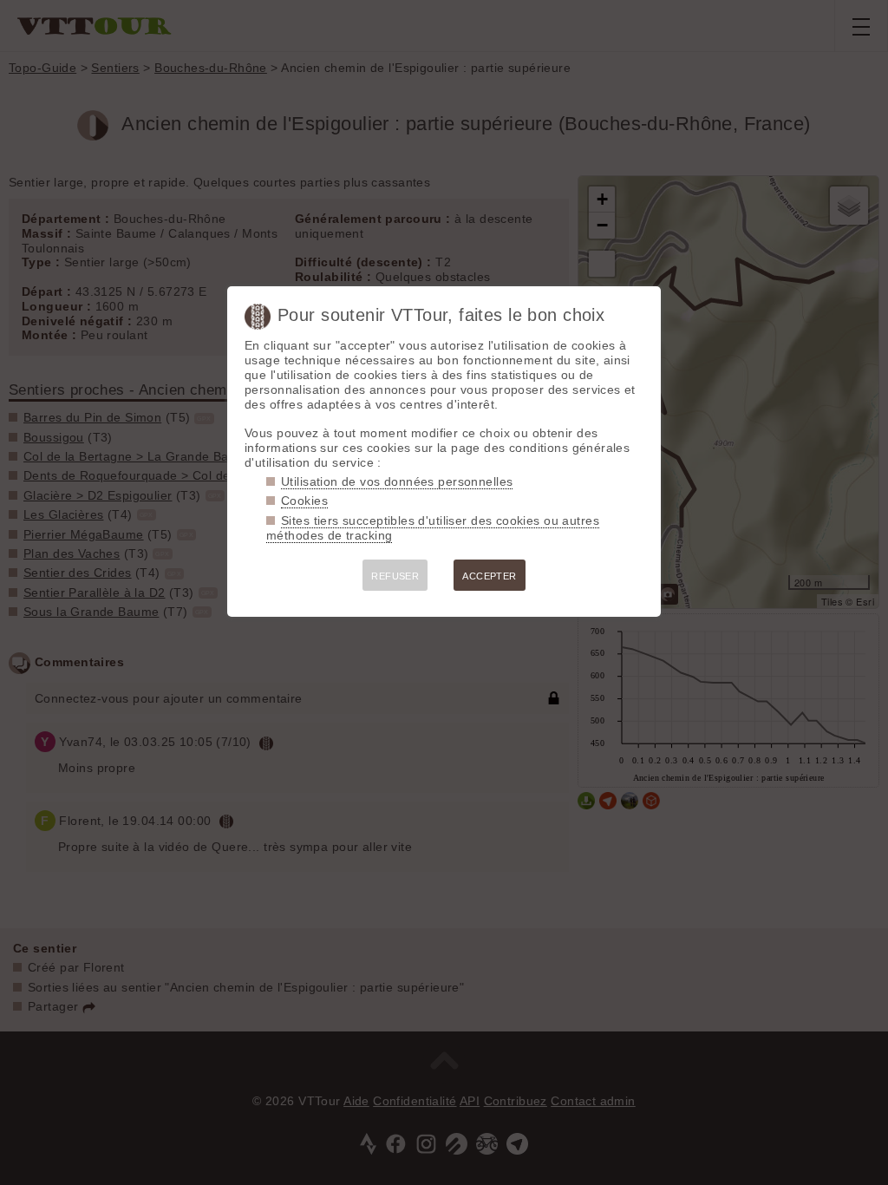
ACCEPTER (489, 576)
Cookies (304, 500)
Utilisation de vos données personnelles (397, 481)
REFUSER (395, 576)
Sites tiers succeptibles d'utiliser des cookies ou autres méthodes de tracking (432, 528)
